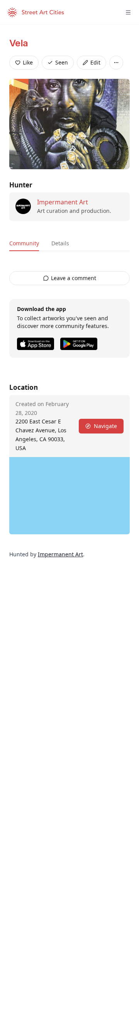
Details (60, 243)
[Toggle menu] (128, 12)
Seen (61, 62)
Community (24, 243)
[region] (69, 495)
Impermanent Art (62, 202)
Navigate (105, 426)
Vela (18, 43)
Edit (95, 62)
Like (28, 62)
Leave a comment (73, 278)
